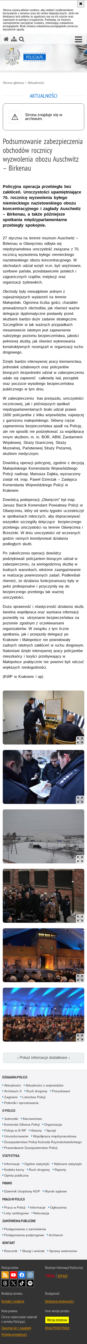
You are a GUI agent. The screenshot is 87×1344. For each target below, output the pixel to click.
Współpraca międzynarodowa (54, 1136)
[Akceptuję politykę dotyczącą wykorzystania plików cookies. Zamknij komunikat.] (80, 3)
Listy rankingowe (16, 1213)
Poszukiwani (61, 1091)
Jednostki (11, 1119)
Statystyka (10, 1155)
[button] (78, 39)
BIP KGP (63, 1276)
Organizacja (53, 1124)
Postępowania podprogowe (24, 1235)
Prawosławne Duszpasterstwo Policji (30, 1148)
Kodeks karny (14, 1169)
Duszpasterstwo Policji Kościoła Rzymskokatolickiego (43, 1142)
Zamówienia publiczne (19, 1220)
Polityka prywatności (14, 1334)
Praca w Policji (13, 1199)
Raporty (60, 1169)
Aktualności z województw (44, 1085)
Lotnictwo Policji (33, 1097)
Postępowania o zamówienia (25, 1229)
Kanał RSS (5, 1275)
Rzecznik (10, 1251)
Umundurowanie (16, 1136)
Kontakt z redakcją (12, 1301)
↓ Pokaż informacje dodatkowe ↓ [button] (43, 1058)
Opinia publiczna (16, 1175)
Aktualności (36, 83)
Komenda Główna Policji (22, 1124)
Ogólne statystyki (36, 1164)
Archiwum (56, 1235)
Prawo (7, 1183)
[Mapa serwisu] (14, 39)
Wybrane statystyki (68, 1164)
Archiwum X (13, 1091)
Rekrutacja (41, 1213)
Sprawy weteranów (63, 1251)
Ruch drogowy (36, 1091)
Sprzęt (51, 1130)
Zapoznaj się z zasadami (16, 1328)
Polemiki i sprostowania (21, 1103)
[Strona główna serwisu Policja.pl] (6, 39)
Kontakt (8, 1242)
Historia (36, 1130)
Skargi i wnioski (33, 1251)
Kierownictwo (32, 1119)
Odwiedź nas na (13, 1275)
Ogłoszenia (58, 1207)
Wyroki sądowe (56, 1191)
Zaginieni (11, 1097)
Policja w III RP (15, 1130)
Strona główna (13, 83)
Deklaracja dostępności (59, 1301)
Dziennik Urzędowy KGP (22, 1191)
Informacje (12, 1164)
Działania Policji (14, 1077)
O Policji (8, 1110)
